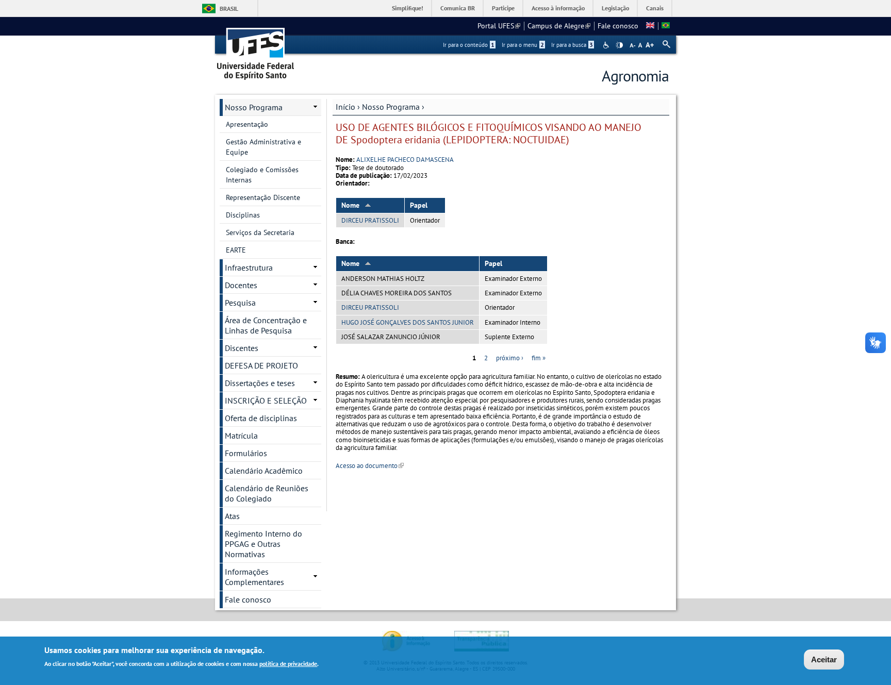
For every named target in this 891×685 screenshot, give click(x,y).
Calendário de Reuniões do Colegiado (266, 493)
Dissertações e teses (260, 383)
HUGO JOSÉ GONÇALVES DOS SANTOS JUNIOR (407, 322)
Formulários (246, 453)
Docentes (241, 285)
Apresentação (247, 124)
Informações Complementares (254, 576)
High (619, 45)
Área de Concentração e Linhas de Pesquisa (266, 325)
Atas (232, 516)
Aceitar (824, 659)
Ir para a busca (572, 44)
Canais (655, 8)
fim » (539, 358)
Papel (418, 205)
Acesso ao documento (370, 465)
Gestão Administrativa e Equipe (263, 147)
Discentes (241, 348)
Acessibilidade (607, 45)
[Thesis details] (650, 25)
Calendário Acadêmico (264, 470)
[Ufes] (255, 50)
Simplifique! (407, 8)
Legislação (615, 8)
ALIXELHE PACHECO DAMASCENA (405, 159)
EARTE (236, 250)
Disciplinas (243, 215)
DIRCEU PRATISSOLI (370, 220)
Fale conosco (618, 25)
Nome (350, 205)
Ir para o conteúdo (468, 44)
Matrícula (241, 435)
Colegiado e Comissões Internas (262, 175)
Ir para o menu (523, 44)
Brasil (229, 8)
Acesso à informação (558, 8)
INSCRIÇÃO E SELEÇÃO (266, 400)
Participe (503, 8)
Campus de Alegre (558, 25)
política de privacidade (288, 663)
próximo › (509, 358)
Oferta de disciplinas (261, 418)
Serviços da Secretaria (260, 232)
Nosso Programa (391, 107)
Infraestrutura (249, 267)
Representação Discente (263, 197)
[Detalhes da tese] (666, 25)
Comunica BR (457, 8)
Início (345, 107)
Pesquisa (240, 302)
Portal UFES (498, 25)
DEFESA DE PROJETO (261, 365)
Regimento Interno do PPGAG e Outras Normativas (263, 543)
